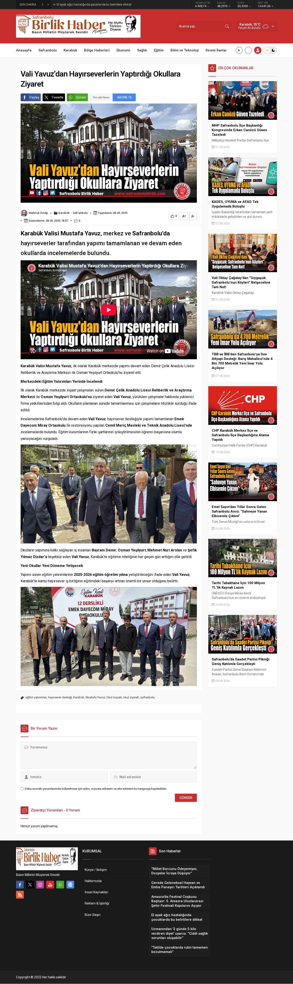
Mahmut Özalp (38, 213)
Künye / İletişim (96, 870)
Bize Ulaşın (92, 915)
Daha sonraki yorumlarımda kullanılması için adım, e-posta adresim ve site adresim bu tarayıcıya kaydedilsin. (96, 788)
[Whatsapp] (60, 884)
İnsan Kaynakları (96, 892)
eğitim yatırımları (36, 697)
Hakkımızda (93, 881)
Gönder (81, 97)
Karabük (64, 213)
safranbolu (147, 697)
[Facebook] (20, 884)
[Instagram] (40, 884)
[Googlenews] (70, 884)
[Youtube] (50, 884)
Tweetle (57, 97)
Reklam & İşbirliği (97, 903)
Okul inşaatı (114, 697)
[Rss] (20, 895)
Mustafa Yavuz (95, 697)
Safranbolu (80, 213)
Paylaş (34, 97)
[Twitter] (30, 884)
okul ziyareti (131, 697)
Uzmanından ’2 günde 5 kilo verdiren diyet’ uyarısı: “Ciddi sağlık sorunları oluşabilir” (104, 4)
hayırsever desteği (60, 697)
